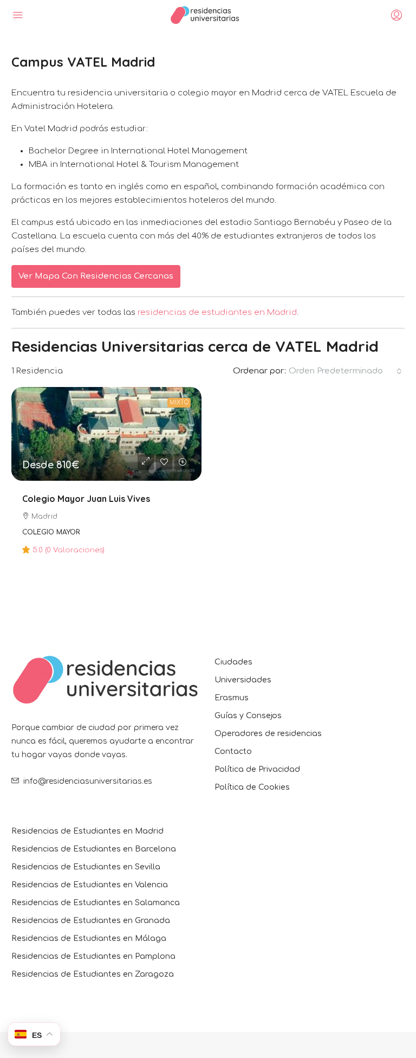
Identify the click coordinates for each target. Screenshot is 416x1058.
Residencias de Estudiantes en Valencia (89, 885)
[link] (106, 434)
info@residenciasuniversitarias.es (87, 781)
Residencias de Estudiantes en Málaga (88, 938)
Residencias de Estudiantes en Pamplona (93, 956)
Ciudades (233, 662)
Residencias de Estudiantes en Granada (90, 921)
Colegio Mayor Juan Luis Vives (86, 498)
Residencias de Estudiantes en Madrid (87, 831)
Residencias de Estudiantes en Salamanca (95, 903)
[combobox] (345, 371)
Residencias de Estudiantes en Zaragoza (92, 974)
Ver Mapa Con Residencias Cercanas (95, 276)
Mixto (179, 402)
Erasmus (231, 698)
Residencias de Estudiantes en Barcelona (93, 849)
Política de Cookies (252, 787)
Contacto (233, 751)
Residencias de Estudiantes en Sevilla (85, 867)
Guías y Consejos (248, 716)
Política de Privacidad (257, 769)
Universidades (242, 680)
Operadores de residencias (268, 734)
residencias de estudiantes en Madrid (217, 312)
